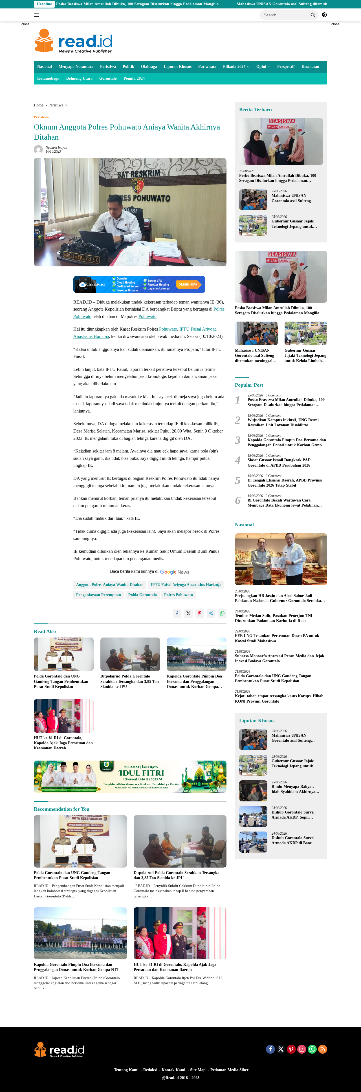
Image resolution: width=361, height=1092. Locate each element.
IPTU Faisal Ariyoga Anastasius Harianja (186, 585)
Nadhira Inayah (56, 148)
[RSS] (322, 1050)
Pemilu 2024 (134, 78)
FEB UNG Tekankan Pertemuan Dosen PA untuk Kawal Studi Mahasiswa (277, 638)
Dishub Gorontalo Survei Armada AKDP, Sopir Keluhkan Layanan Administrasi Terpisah (293, 815)
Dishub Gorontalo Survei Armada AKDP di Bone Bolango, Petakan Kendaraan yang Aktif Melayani (297, 841)
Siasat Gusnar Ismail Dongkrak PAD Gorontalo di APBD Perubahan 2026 (279, 462)
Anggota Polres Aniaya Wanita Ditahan (110, 585)
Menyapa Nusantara (76, 66)
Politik (128, 66)
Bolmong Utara (79, 78)
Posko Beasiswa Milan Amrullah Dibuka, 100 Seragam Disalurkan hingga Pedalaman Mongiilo (97, 4)
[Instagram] (301, 1050)
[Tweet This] (188, 613)
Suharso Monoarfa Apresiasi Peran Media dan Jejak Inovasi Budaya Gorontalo (279, 658)
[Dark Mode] (324, 15)
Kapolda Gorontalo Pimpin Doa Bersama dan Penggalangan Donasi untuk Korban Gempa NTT (194, 681)
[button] (313, 14)
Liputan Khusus (177, 66)
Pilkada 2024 (234, 66)
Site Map (198, 1070)
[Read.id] (73, 41)
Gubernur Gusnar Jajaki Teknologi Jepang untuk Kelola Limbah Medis (293, 224)
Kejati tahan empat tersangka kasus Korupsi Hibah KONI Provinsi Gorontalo (279, 698)
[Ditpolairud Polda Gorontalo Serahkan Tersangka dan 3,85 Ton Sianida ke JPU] (130, 654)
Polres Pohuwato (178, 595)
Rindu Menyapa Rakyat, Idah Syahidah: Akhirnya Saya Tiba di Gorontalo (293, 789)
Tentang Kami (126, 1070)
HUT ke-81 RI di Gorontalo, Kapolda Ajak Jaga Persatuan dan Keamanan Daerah (63, 743)
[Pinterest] (291, 1050)
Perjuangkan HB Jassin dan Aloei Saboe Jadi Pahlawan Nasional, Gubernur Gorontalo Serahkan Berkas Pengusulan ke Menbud (279, 598)
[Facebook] (270, 1050)
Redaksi (150, 1070)
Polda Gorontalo (142, 595)
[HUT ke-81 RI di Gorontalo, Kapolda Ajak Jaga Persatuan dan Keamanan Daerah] (64, 716)
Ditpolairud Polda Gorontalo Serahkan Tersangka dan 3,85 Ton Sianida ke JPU (129, 681)
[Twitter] (280, 1050)
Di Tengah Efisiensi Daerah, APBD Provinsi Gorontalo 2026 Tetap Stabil (285, 482)
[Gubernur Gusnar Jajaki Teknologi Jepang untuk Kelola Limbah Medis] (253, 225)
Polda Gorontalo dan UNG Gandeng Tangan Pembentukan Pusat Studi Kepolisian (61, 681)
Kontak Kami (173, 1070)
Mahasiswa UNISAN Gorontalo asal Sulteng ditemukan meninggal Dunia (258, 4)
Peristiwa (108, 66)
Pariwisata (207, 66)
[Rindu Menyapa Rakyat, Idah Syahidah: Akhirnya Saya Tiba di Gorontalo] (253, 790)
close (25, 24)
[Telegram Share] (211, 613)
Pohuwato (147, 316)
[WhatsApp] (312, 1050)
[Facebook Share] (177, 613)
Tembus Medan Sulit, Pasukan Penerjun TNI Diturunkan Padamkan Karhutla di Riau (273, 618)
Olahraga (149, 66)
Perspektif (286, 66)
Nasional (44, 66)
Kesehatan (310, 66)
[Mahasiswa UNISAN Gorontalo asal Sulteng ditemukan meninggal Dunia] (253, 199)
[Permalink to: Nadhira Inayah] (38, 149)
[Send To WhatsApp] (222, 613)
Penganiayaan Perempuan (98, 595)
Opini (261, 66)
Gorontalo (108, 78)
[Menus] (37, 15)
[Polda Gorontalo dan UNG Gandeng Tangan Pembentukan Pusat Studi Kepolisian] (64, 654)
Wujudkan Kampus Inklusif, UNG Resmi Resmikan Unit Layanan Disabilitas (283, 422)
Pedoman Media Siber (229, 1070)
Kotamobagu (48, 78)
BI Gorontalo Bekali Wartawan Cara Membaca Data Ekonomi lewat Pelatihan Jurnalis (283, 503)
